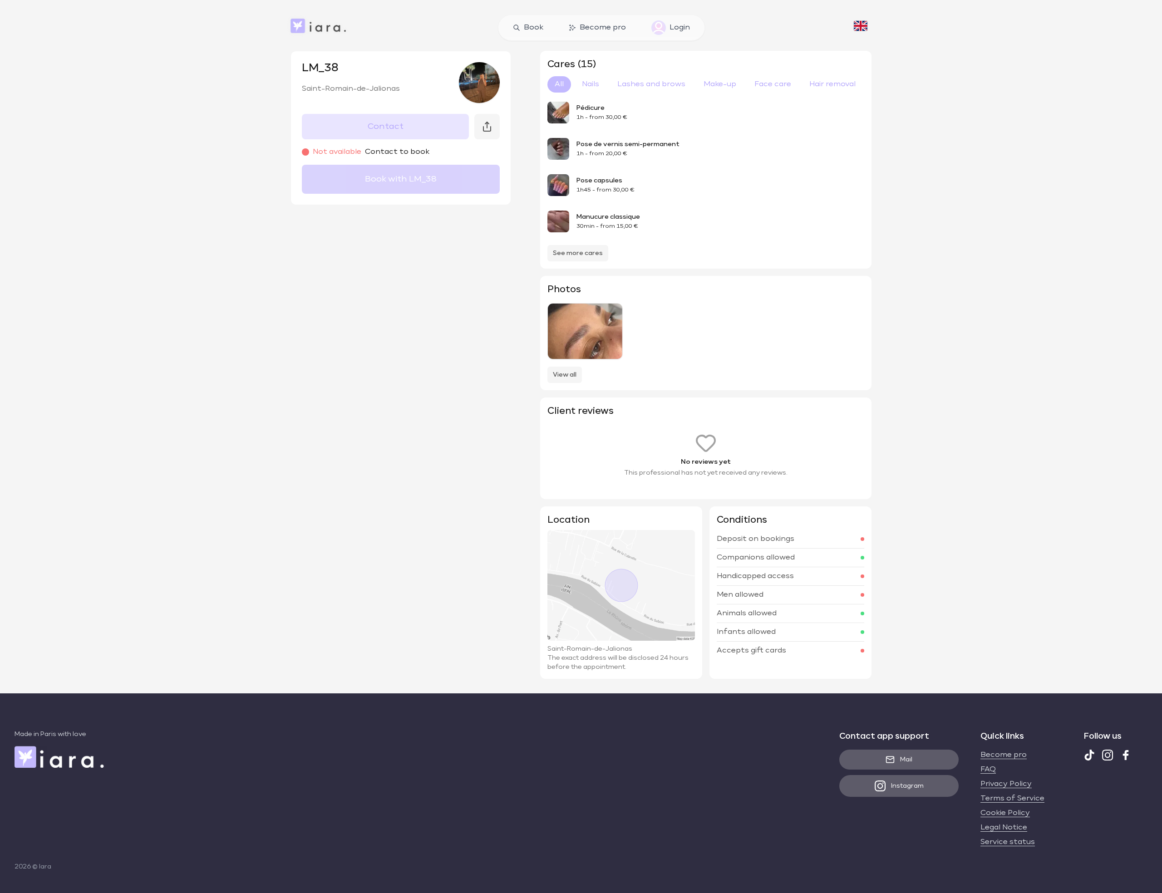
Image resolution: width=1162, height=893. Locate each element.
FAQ (988, 769)
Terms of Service (1012, 798)
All (559, 84)
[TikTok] (1089, 755)
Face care (772, 84)
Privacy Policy (1006, 784)
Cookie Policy (1005, 813)
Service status (1007, 842)
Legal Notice (1003, 827)
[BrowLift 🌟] (584, 331)
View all (564, 375)
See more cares (578, 253)
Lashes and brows (651, 84)
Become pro (603, 27)
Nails (590, 84)
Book (533, 27)
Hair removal (832, 84)
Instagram (907, 786)
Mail (906, 759)
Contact (386, 127)
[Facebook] (1125, 755)
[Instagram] (1107, 755)
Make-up (720, 84)
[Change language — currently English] (861, 28)
